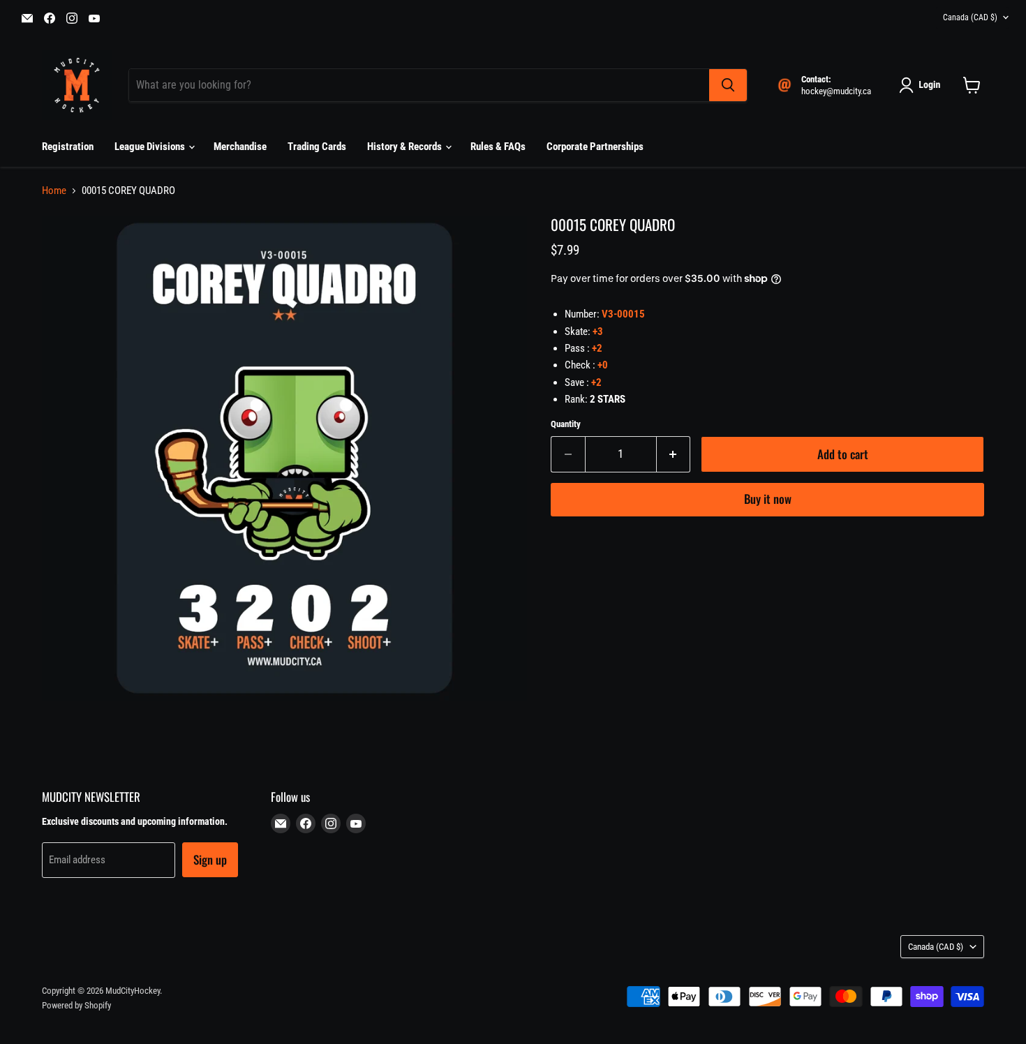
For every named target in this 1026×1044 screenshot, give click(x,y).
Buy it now (767, 498)
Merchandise (240, 146)
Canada (970, 17)
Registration (68, 146)
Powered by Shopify (76, 1005)
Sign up (210, 859)
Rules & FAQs (498, 146)
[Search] (728, 85)
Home (54, 191)
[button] (922, 85)
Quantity (566, 424)
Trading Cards (317, 146)
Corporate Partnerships (595, 146)
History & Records (405, 146)
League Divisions (150, 146)
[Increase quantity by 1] (674, 454)
